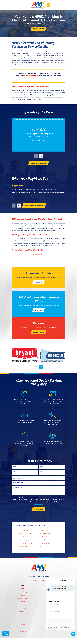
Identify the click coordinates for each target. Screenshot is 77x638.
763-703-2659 (43, 576)
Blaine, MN (45, 537)
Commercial (23, 608)
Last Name (42, 466)
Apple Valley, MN (26, 534)
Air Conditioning (23, 592)
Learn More (38, 310)
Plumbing (22, 602)
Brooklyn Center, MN (47, 540)
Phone (13, 471)
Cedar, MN (45, 546)
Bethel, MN (25, 537)
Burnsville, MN (46, 543)
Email (38, 141)
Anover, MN (45, 530)
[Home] (37, 5)
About (23, 589)
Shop (23, 615)
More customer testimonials (34, 205)
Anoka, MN (25, 530)
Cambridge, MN (26, 546)
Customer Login (23, 618)
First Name (14, 466)
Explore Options (38, 332)
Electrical (22, 605)
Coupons (23, 628)
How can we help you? (17, 487)
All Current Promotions (38, 163)
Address (14, 477)
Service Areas (22, 611)
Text (33, 141)
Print (44, 141)
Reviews (23, 625)
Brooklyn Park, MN (27, 543)
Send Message (38, 509)
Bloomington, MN (26, 540)
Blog (23, 621)
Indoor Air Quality (22, 598)
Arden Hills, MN (46, 534)
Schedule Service (38, 29)
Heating (23, 595)
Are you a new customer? (18, 482)
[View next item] (41, 156)
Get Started (38, 282)
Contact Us (23, 631)
